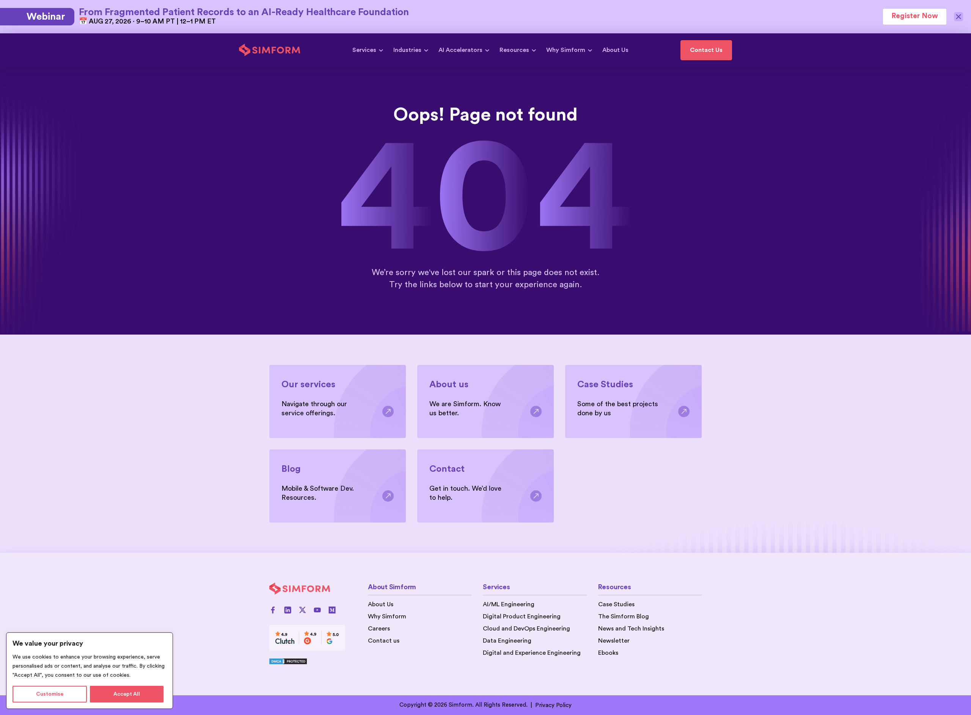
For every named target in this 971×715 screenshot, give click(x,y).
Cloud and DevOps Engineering (526, 629)
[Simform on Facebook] (273, 609)
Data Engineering (507, 641)
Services (364, 50)
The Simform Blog (623, 616)
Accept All (126, 694)
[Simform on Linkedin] (287, 609)
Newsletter (614, 641)
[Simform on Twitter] (302, 609)
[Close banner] (958, 16)
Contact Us (706, 50)
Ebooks (608, 653)
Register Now (914, 16)
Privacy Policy (553, 705)
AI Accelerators (460, 50)
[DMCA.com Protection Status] (307, 661)
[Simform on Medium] (332, 609)
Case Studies (616, 604)
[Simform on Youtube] (317, 609)
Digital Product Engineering (522, 616)
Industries (407, 50)
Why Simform (565, 50)
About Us (615, 50)
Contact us (383, 641)
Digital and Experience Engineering (532, 653)
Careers (379, 629)
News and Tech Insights (631, 629)
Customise (49, 694)
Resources (514, 50)
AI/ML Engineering (508, 604)
